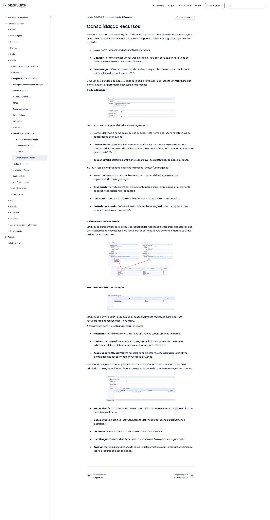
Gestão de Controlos (21, 182)
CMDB (15, 103)
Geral (12, 30)
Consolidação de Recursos (24, 133)
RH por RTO (20, 152)
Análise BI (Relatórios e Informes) (23, 225)
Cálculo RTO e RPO (20, 91)
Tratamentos (18, 194)
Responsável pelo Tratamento (25, 78)
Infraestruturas (19, 115)
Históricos (17, 127)
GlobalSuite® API (15, 243)
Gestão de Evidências (21, 97)
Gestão (13, 207)
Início (12, 54)
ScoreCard (14, 213)
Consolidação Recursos (25, 158)
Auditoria (13, 219)
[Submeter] (230, 5)
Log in (198, 5)
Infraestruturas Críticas (25, 146)
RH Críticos (17, 121)
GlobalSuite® (99, 17)
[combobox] (246, 5)
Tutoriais (11, 237)
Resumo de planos (20, 109)
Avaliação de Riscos (21, 170)
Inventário (17, 72)
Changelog (158, 5)
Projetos (13, 48)
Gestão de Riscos (20, 188)
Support (171, 5)
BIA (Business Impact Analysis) (26, 66)
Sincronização (16, 231)
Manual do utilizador (16, 24)
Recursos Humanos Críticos (27, 139)
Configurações (16, 36)
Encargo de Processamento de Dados (28, 85)
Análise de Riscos (20, 164)
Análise (13, 60)
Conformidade (19, 176)
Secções (13, 42)
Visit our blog (185, 5)
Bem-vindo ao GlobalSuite (18, 17)
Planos (13, 200)
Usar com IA (184, 17)
